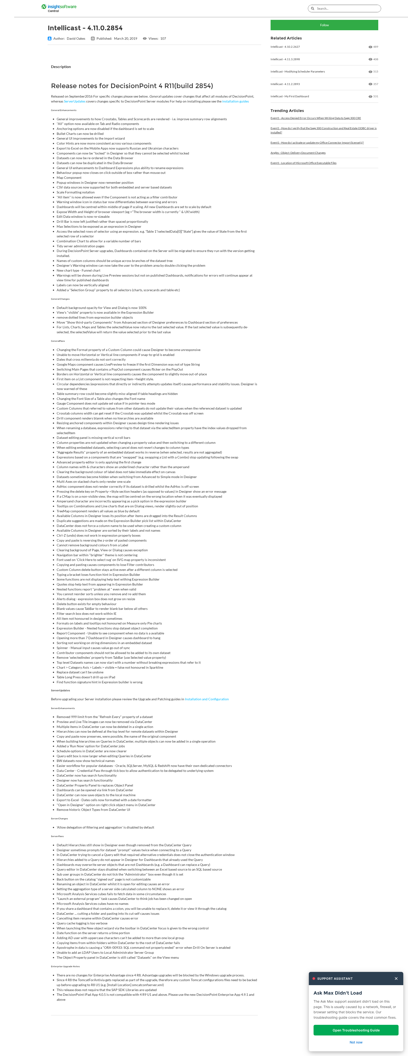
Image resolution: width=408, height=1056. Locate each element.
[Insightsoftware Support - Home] (58, 8)
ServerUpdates (74, 101)
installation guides (235, 101)
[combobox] (349, 8)
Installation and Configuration (207, 699)
